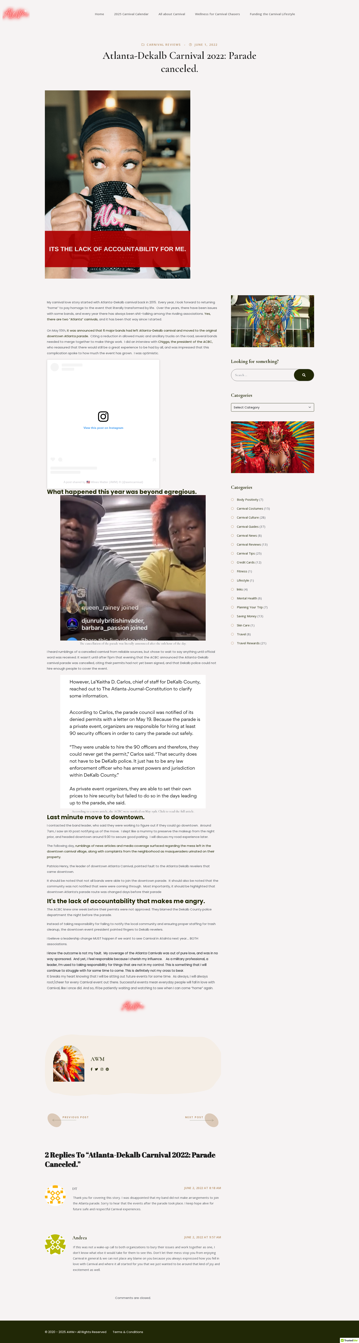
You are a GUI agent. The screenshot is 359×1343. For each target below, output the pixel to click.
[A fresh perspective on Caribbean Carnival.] (16, 14)
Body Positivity (247, 499)
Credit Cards (246, 562)
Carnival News (247, 535)
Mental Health (247, 598)
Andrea (79, 1238)
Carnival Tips (246, 553)
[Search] (304, 375)
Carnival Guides (248, 526)
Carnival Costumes (250, 508)
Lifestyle (243, 580)
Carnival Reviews (164, 45)
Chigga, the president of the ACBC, (185, 341)
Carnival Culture (248, 517)
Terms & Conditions (128, 1332)
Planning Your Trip (250, 607)
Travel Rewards (248, 643)
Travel (241, 634)
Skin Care (243, 625)
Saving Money (247, 616)
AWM (98, 1059)
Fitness (242, 571)
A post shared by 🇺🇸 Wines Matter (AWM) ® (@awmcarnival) (103, 482)
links (240, 589)
